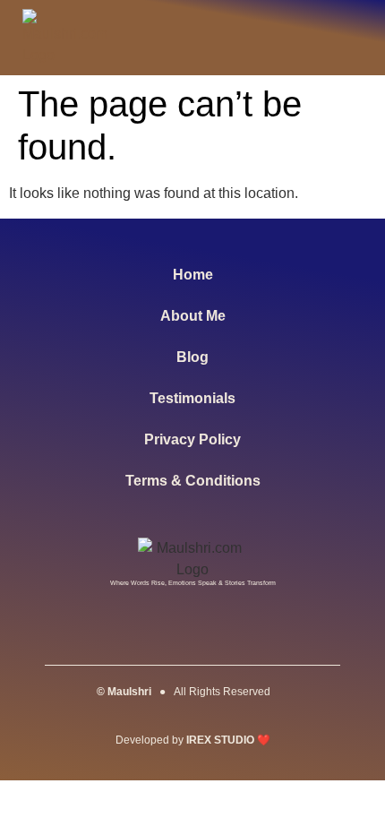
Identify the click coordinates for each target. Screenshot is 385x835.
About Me (193, 315)
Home (193, 274)
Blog (192, 357)
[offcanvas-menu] (343, 38)
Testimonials (192, 398)
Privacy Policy (192, 439)
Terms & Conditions (193, 480)
